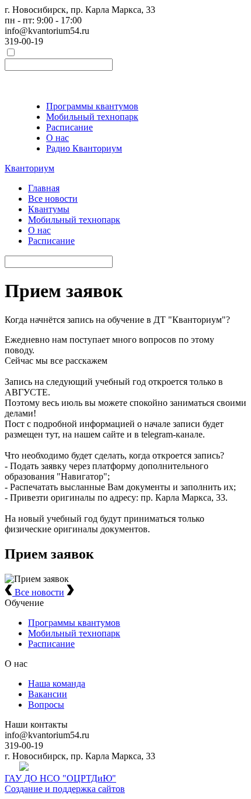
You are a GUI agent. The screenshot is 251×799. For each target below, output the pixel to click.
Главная (44, 188)
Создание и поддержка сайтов (65, 789)
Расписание (69, 127)
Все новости (53, 199)
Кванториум (29, 168)
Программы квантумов (92, 106)
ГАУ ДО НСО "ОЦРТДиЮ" (60, 778)
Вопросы (46, 705)
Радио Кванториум (84, 148)
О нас (57, 138)
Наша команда (56, 683)
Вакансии (47, 694)
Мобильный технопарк (92, 117)
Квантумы (48, 209)
